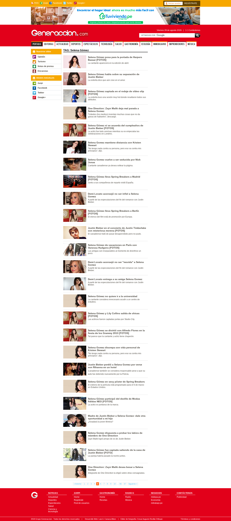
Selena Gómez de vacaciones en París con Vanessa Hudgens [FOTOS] (112, 246)
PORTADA (37, 44)
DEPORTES (76, 44)
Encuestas (43, 71)
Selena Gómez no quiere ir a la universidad (112, 296)
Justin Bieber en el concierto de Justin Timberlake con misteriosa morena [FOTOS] (117, 229)
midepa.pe (156, 497)
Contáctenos (194, 30)
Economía (155, 500)
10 (115, 484)
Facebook (57, 3)
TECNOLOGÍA (106, 44)
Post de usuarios (81, 503)
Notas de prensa (46, 66)
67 (125, 484)
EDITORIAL (48, 44)
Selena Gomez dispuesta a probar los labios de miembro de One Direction (115, 434)
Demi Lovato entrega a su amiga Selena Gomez (115, 279)
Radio (128, 497)
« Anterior (78, 484)
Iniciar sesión (174, 3)
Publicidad (182, 497)
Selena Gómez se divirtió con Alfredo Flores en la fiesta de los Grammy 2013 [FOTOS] (116, 331)
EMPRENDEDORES (177, 44)
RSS (36, 3)
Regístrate (78, 500)
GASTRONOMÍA (131, 44)
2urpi (45, 3)
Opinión (41, 57)
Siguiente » (132, 484)
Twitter (70, 3)
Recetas (103, 500)
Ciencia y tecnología (53, 510)
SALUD (118, 44)
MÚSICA (191, 44)
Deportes (52, 500)
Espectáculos (54, 503)
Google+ (81, 3)
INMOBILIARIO (159, 44)
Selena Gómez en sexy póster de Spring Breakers (116, 381)
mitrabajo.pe (157, 503)
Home (76, 497)
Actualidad (53, 497)
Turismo (41, 61)
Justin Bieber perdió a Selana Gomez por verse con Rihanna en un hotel (115, 366)
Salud (51, 506)
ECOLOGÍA (145, 44)
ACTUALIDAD (62, 44)
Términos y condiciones (190, 519)
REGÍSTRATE (190, 3)
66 (121, 484)
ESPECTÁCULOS (91, 44)
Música (128, 500)
